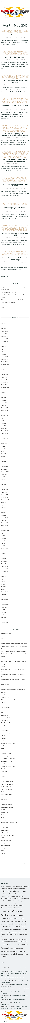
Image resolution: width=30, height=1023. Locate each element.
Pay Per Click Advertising (7, 786)
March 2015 (3, 553)
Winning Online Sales (22, 54)
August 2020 (4, 418)
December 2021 (4, 379)
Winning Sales (4, 843)
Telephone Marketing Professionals (9, 822)
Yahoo (2, 850)
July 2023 (3, 349)
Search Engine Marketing (6, 804)
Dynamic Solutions (17, 154)
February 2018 (4, 489)
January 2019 (4, 461)
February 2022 (4, 374)
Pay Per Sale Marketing (6, 794)
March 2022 (3, 372)
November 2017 (4, 497)
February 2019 (4, 459)
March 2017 (3, 515)
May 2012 (3, 614)
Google (4, 31)
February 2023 (4, 356)
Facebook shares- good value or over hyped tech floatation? (15, 160)
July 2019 (3, 446)
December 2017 (4, 494)
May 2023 (3, 351)
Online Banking (4, 756)
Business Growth (5, 684)
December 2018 (4, 464)
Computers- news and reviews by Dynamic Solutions (13, 694)
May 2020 (3, 425)
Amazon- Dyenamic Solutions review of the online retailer (14, 643)
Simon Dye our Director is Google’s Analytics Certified (13, 310)
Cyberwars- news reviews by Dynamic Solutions (12, 699)
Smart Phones (4, 809)
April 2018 (3, 484)
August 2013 (4, 576)
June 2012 (3, 612)
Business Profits (6, 154)
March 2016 (3, 545)
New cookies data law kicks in (15, 57)
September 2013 (5, 574)
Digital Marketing (5, 705)
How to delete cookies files (15, 35)
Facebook (9, 100)
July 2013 (3, 579)
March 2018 (3, 487)
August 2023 (4, 346)
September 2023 (5, 344)
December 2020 (4, 407)
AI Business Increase (6, 633)
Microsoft (20, 31)
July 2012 (3, 609)
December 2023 (4, 336)
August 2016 (4, 533)
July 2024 (3, 320)
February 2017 (4, 517)
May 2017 (3, 510)
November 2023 (4, 338)
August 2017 (4, 502)
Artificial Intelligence (6, 648)
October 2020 (4, 413)
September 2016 (5, 530)
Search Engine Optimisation (7, 807)
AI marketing (4, 635)
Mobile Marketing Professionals (8, 743)
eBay (26, 178)
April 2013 (3, 586)
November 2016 (4, 525)
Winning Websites (21, 54)
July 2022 (3, 367)
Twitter (3, 825)
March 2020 (3, 428)
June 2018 (3, 479)
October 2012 (4, 602)
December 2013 (4, 566)
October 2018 (4, 469)
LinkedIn (3, 735)
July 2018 (3, 476)
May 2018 (3, 482)
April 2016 (3, 543)
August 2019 (4, 443)
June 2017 (3, 507)
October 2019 (4, 438)
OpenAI (3, 776)
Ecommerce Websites (6, 717)
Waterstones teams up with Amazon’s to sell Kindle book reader (15, 134)
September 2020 (5, 415)
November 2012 (4, 599)
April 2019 (3, 453)
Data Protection (12, 30)
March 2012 (3, 620)
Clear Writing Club (5, 971)
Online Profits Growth (22, 101)
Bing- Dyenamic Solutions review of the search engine (13, 651)
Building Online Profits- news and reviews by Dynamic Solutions (15, 100)
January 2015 (4, 558)
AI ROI (2, 638)
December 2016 (4, 522)
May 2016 (3, 540)
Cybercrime (23, 908)
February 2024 (4, 331)
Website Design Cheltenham (7, 835)
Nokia (2, 748)
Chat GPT (3, 692)
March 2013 (3, 589)
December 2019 (4, 433)
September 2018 (5, 471)
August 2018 (4, 474)
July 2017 (3, 505)
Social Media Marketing (6, 814)
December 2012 (4, 597)
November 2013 (4, 568)
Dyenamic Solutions (22, 30)
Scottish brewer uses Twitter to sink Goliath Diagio (15, 259)
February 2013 (4, 591)
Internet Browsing (12, 31)
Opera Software (4, 779)
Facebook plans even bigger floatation (15, 208)
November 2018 (4, 466)
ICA (2, 966)
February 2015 (4, 556)
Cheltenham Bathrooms (6, 984)
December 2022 (4, 359)
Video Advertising (5, 830)
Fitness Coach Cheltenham (7, 991)
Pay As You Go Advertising (7, 781)
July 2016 (3, 535)
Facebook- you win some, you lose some (15, 106)
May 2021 (3, 395)
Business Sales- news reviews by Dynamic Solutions (13, 689)
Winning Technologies (10, 54)
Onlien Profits (4, 751)
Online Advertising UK (6, 753)
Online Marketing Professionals (11, 53)
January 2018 (4, 492)
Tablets (3, 817)
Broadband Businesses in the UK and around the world (13, 661)
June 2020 (3, 423)
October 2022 (4, 361)
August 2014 (4, 563)
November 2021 (4, 382)
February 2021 (4, 402)
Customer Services (5, 697)
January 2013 (4, 594)
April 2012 (3, 617)
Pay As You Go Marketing (7, 784)
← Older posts (5, 276)
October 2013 (4, 571)
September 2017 (5, 499)
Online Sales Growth (8, 102)
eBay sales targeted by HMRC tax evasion (15, 185)
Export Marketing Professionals (8, 722)
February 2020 (4, 430)
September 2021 (5, 387)
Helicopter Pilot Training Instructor (9, 1006)
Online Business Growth (8, 101)
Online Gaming (4, 763)
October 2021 (4, 384)
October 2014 (4, 561)
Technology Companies (22, 77)
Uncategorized (18, 32)
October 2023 (4, 341)
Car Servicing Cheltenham (7, 977)
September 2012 (5, 604)
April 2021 (3, 397)
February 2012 (4, 622)
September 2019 (5, 441)
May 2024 (3, 326)
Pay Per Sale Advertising (6, 791)
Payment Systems (5, 797)
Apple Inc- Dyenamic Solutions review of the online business (15, 646)
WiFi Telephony (4, 837)
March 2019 (3, 456)
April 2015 (3, 551)
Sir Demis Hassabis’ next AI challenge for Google (12, 299)
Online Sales (24, 180)
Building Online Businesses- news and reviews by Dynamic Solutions (15, 126)
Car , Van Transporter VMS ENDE (8, 988)
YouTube (3, 853)
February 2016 (4, 548)
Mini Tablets (4, 740)
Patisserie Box (4, 999)
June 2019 (3, 448)
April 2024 (3, 328)
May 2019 (3, 451)
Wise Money (19, 863)
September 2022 (5, 364)
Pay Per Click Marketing (6, 789)
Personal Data (4, 799)
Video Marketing (5, 832)
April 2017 (3, 512)
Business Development (19, 901)
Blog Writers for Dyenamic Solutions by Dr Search (12, 659)
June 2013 (3, 581)
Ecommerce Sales (5, 715)
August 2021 (4, 390)
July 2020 (3, 420)
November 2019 (4, 436)
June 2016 (3, 538)
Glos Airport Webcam (6, 995)
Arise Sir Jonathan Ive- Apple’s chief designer (15, 81)
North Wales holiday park (6, 967)
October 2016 (4, 528)
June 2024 (3, 323)
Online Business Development (19, 52)
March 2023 (3, 354)
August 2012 (4, 607)
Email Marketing (4, 720)
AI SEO (2, 641)
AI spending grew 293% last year (8, 292)
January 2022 (4, 377)
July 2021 (3, 392)
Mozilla (25, 31)
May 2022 (3, 369)
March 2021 (3, 400)
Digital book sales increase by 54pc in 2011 (15, 234)
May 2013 (3, 584)
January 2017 (4, 520)
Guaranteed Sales (18, 128)
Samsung (3, 802)
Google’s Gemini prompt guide (8, 302)
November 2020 (4, 410)
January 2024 (4, 333)
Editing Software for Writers (7, 1002)
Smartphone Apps (10, 77)
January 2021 (4, 405)
